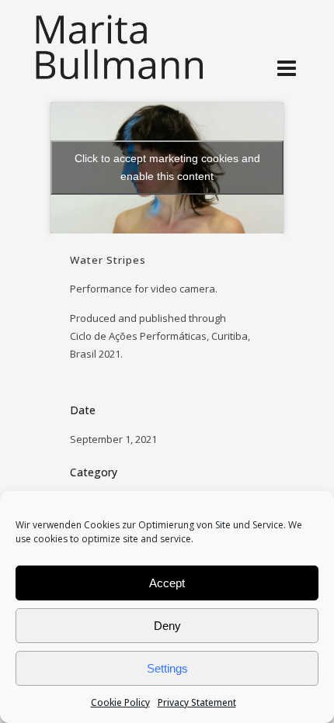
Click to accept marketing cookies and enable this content (167, 167)
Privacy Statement (197, 702)
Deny (167, 625)
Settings (167, 668)
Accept (167, 583)
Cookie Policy (120, 702)
